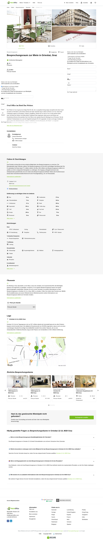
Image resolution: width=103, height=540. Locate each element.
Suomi (53, 517)
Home (8, 7)
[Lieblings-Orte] (95, 3)
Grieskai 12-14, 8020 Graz (63, 453)
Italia (68, 519)
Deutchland (55, 519)
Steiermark (28, 7)
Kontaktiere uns (33, 511)
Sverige (54, 512)
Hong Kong (85, 512)
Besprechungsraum (20, 7)
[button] (23, 377)
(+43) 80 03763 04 (12, 517)
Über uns (40, 2)
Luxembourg (70, 509)
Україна (69, 524)
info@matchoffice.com (13, 515)
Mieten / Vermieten (24, 2)
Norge (53, 514)
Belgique (54, 524)
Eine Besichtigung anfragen (74, 59)
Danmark (54, 509)
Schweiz (69, 522)
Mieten (12, 7)
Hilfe (34, 2)
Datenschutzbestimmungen (56, 530)
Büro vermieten (69, 2)
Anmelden (85, 2)
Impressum (32, 516)
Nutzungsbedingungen (73, 530)
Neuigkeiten (32, 519)
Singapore (85, 514)
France (69, 517)
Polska (84, 509)
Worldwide (85, 519)
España (69, 514)
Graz (33, 7)
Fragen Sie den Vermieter (74, 58)
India (83, 517)
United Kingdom (71, 512)
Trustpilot (69, 80)
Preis (77, 2)
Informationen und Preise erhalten (76, 56)
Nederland (54, 522)
